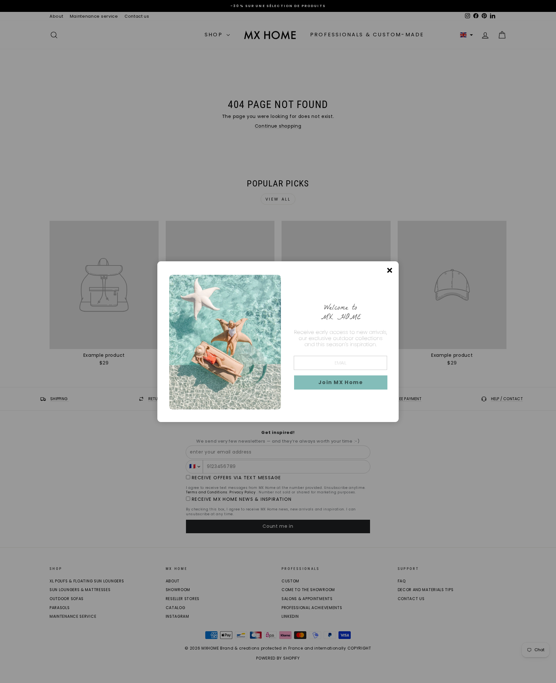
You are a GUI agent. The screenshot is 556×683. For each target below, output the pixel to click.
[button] (340, 382)
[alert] (278, 341)
